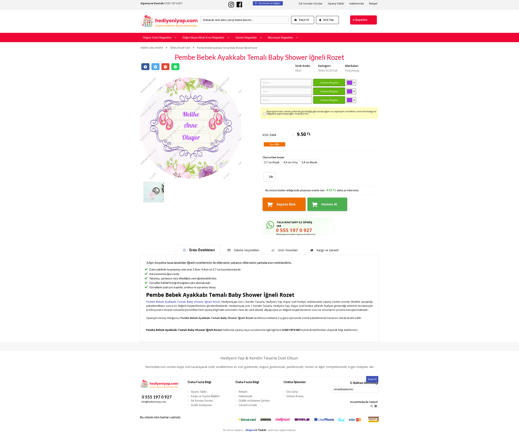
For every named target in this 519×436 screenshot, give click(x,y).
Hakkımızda (356, 3)
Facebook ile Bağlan (269, 3)
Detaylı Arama (294, 396)
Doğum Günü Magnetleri (157, 37)
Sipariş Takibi (336, 3)
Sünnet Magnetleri (246, 37)
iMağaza (250, 430)
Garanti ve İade (248, 405)
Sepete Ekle (286, 204)
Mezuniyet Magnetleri (280, 37)
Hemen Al (329, 204)
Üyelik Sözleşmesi (201, 405)
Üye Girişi (292, 391)
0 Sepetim (360, 19)
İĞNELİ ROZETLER (180, 48)
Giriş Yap (328, 19)
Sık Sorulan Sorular (311, 3)
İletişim (373, 3)
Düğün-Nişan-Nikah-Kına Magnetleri (203, 37)
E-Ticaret (260, 430)
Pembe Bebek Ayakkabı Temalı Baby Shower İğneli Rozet (227, 48)
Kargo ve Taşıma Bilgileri (205, 396)
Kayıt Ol (304, 19)
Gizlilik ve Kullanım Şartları (254, 400)
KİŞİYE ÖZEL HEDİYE (152, 48)
